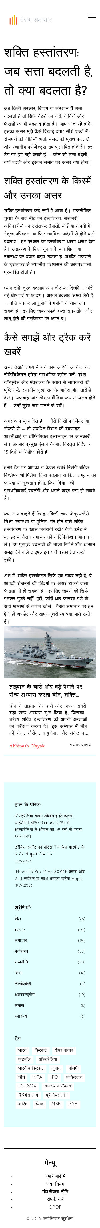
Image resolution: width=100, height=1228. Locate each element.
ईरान (39, 1104)
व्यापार (20, 930)
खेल (18, 919)
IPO (54, 1077)
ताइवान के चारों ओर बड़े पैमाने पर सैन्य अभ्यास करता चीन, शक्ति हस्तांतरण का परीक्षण (45, 692)
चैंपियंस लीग (28, 1095)
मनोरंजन (21, 952)
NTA (37, 1077)
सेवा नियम (55, 1184)
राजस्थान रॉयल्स (57, 1086)
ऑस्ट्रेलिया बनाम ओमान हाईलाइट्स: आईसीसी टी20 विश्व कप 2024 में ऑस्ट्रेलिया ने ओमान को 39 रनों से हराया (48, 823)
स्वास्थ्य (21, 1016)
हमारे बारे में (55, 1176)
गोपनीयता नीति (55, 1192)
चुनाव (56, 1068)
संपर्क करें (55, 1199)
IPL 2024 (27, 1086)
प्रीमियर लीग (56, 1095)
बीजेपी (74, 1068)
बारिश (23, 1104)
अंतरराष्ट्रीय (25, 995)
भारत (22, 1051)
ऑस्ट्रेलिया (48, 1060)
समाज (19, 1006)
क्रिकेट (41, 1051)
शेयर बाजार (64, 1051)
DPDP (55, 1207)
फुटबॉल (24, 1060)
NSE (56, 1104)
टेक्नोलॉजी (23, 984)
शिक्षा (18, 973)
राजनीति (21, 962)
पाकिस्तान (74, 1077)
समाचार (21, 941)
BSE (73, 1104)
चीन (21, 1077)
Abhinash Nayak (27, 745)
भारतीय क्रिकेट (31, 1068)
